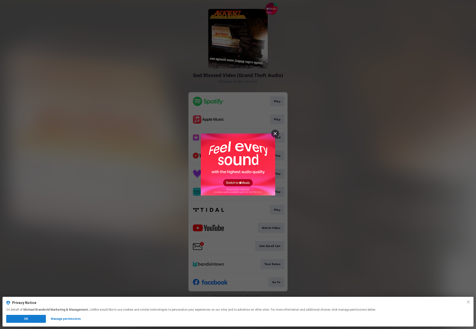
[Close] (468, 302)
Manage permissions (66, 319)
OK (26, 319)
